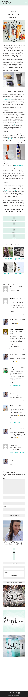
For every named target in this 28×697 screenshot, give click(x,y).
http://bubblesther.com (15, 422)
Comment (5, 478)
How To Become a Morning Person (8, 274)
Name (4, 495)
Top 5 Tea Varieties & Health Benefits (19, 259)
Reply (24, 293)
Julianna (12, 298)
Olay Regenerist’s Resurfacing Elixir (10, 190)
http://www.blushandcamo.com (16, 313)
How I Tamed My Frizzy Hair (8, 259)
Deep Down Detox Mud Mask (9, 138)
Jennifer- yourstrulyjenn (16, 329)
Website (4, 506)
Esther (11, 405)
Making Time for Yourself (18, 274)
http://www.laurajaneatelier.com (17, 452)
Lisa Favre (12, 368)
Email (4, 500)
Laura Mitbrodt (14, 444)
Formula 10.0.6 (21, 138)
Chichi (11, 286)
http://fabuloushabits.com (15, 385)
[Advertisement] (14, 673)
